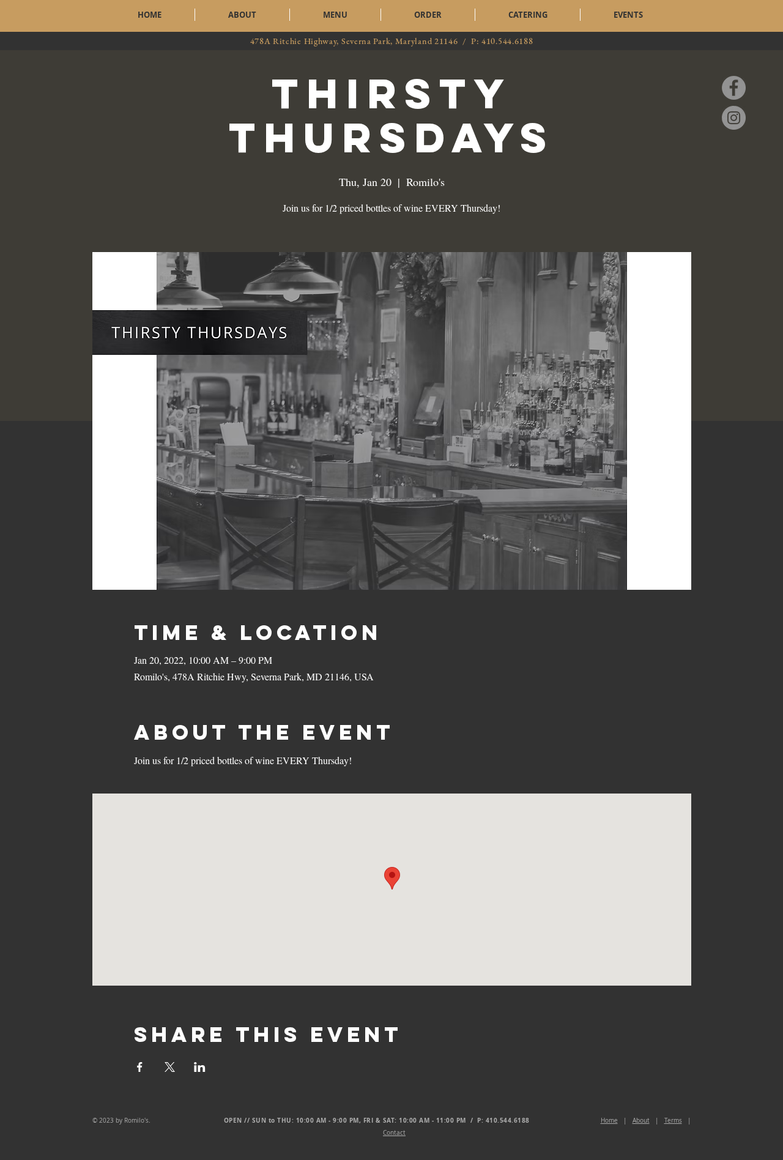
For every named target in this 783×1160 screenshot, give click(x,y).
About (641, 1121)
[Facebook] (734, 88)
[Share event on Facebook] (140, 1067)
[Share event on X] (170, 1067)
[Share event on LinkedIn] (200, 1067)
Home (609, 1121)
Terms (673, 1121)
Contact (394, 1133)
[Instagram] (734, 118)
